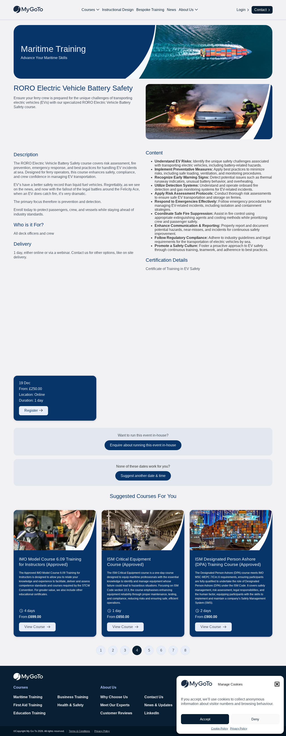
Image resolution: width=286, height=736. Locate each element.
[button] (277, 684)
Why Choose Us (114, 697)
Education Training (29, 713)
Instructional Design (118, 10)
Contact (260, 10)
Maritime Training (27, 697)
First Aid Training (27, 705)
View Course (34, 627)
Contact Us (153, 697)
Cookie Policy (219, 728)
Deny (255, 719)
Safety (78, 705)
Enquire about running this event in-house (143, 445)
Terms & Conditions (79, 731)
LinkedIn (151, 713)
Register (31, 410)
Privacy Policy (238, 728)
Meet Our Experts (115, 705)
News (171, 10)
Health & (65, 705)
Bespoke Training (150, 10)
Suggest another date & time (143, 476)
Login (241, 10)
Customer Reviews (116, 713)
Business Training (72, 697)
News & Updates (158, 705)
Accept (205, 719)
